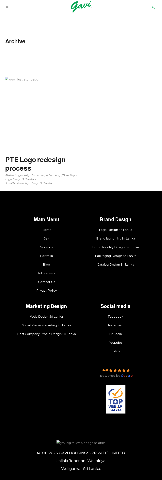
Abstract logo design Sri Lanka (24, 175)
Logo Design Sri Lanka (19, 179)
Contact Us (46, 282)
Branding (69, 175)
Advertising (53, 175)
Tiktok (115, 351)
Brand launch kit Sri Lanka (115, 238)
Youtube (115, 342)
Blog (46, 264)
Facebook (115, 316)
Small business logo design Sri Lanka (28, 183)
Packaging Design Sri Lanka (115, 256)
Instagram (115, 325)
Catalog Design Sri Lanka (115, 264)
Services (46, 247)
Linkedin (115, 334)
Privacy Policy (46, 290)
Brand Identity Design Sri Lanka (115, 247)
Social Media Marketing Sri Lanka (46, 325)
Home (46, 230)
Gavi (46, 238)
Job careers (46, 273)
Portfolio (46, 256)
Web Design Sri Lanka (46, 316)
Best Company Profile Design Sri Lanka (46, 334)
